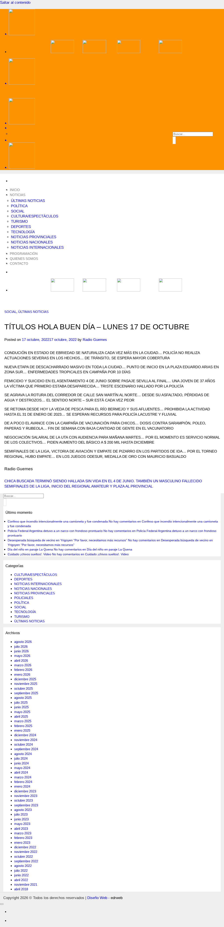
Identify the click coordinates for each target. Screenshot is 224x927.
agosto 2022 (23, 866)
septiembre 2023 (26, 805)
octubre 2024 (23, 744)
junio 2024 (21, 763)
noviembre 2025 (25, 684)
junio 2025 (21, 707)
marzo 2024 (22, 777)
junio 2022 (21, 875)
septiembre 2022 (26, 861)
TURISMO (19, 221)
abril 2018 (21, 889)
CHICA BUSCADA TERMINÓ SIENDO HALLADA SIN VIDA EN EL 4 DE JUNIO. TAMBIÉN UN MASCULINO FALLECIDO (103, 481)
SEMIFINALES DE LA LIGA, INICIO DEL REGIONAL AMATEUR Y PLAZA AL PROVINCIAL (78, 486)
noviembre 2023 (25, 796)
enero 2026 (22, 674)
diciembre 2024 (25, 735)
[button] (116, 140)
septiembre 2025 (26, 693)
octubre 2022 (23, 856)
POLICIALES (23, 598)
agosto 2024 (23, 754)
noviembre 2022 (25, 852)
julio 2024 (21, 758)
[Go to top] (2, 904)
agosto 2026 (23, 642)
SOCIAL (17, 211)
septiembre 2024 (26, 749)
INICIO (15, 190)
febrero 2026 (23, 670)
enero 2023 (22, 842)
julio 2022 (21, 870)
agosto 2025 (23, 698)
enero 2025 (22, 730)
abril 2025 (21, 716)
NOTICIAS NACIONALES (32, 242)
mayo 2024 (22, 768)
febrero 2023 (23, 838)
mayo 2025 (22, 712)
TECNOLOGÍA (23, 232)
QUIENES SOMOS (24, 258)
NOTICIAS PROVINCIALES (33, 237)
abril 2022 (21, 880)
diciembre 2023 (25, 791)
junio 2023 (21, 819)
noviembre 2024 (25, 740)
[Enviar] (174, 140)
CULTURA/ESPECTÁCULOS (34, 216)
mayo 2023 (22, 824)
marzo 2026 (22, 665)
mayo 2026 (22, 656)
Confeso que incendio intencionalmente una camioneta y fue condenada (58, 521)
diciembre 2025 (25, 679)
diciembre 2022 (25, 847)
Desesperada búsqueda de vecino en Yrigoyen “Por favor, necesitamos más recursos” (67, 540)
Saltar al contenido (15, 2)
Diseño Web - (104, 898)
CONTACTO (19, 263)
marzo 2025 (22, 721)
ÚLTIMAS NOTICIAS (28, 201)
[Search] (116, 128)
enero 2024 (22, 786)
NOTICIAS (17, 195)
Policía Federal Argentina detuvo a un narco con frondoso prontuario (55, 531)
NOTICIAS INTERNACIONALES (37, 247)
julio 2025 (21, 702)
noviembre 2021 (25, 884)
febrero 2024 (23, 782)
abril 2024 (21, 772)
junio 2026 (21, 651)
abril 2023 (21, 828)
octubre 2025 (23, 688)
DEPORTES (21, 227)
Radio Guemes (95, 340)
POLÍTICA (19, 206)
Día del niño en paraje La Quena (30, 549)
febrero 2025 (23, 726)
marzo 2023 (22, 833)
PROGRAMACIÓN (24, 253)
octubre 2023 (23, 800)
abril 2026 (21, 660)
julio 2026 (21, 646)
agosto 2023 (23, 810)
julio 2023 (21, 814)
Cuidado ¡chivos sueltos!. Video (29, 554)
